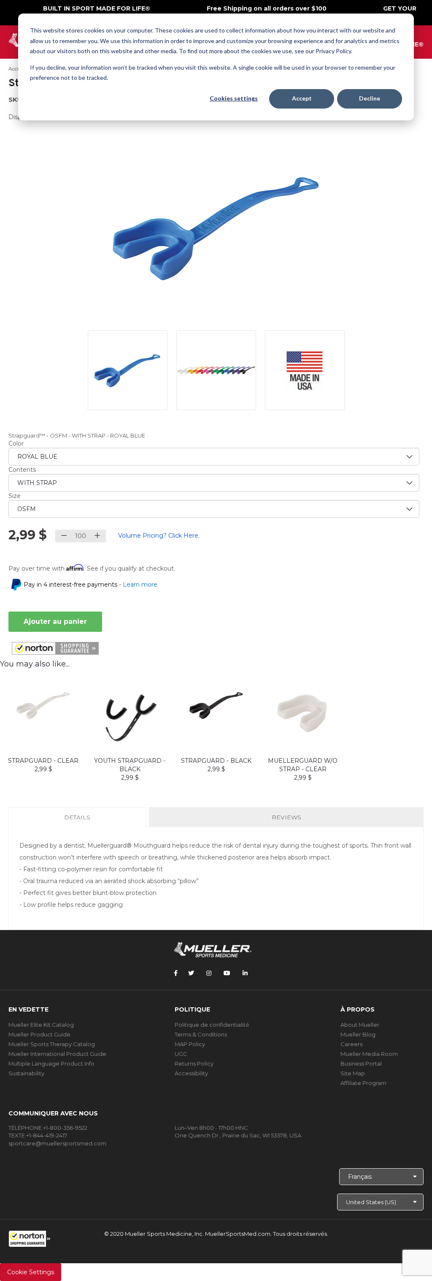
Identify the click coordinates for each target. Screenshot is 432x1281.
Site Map (352, 1073)
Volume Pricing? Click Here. (159, 535)
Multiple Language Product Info (51, 1063)
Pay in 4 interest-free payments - (90, 584)
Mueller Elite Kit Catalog (41, 1024)
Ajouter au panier (55, 621)
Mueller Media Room (369, 1053)
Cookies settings (234, 98)
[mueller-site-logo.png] (212, 949)
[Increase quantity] (97, 536)
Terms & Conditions (201, 1034)
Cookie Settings (30, 1272)
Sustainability (26, 1073)
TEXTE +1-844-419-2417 (37, 1135)
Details (79, 820)
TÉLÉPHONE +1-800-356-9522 (47, 1127)
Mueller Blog (357, 1034)
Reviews (286, 817)
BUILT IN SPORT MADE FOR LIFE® (96, 8)
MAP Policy (190, 1044)
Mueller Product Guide (39, 1034)
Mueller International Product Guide (57, 1053)
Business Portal (361, 1063)
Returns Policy (194, 1063)
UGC (181, 1053)
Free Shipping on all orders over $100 (267, 8)
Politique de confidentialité (212, 1024)
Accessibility (191, 1073)
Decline (369, 98)
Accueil (17, 68)
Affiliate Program (363, 1083)
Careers (351, 1044)
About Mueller (359, 1024)
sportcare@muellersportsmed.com (57, 1143)
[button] (29, 1238)
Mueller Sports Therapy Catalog (51, 1044)
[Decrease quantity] (64, 536)
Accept (302, 98)
